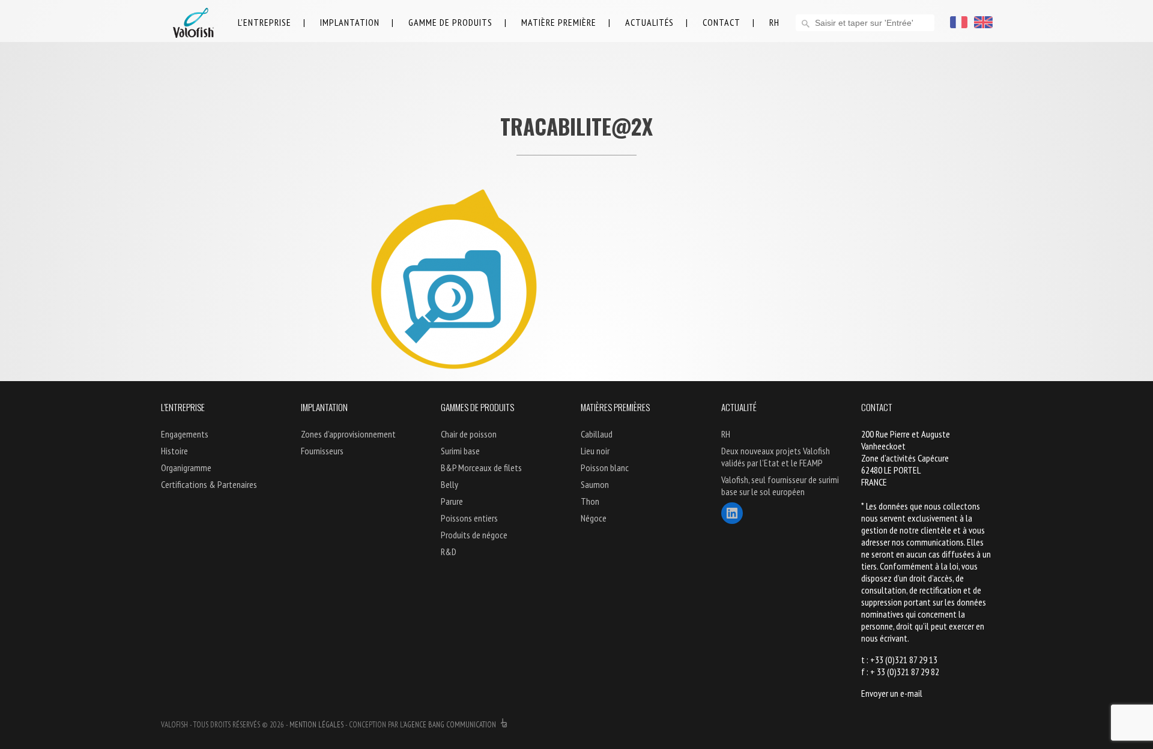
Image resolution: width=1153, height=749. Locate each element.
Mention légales (316, 725)
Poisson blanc (605, 468)
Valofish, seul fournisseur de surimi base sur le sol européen (780, 486)
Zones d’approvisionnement (348, 434)
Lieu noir (595, 451)
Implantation (350, 22)
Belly (449, 484)
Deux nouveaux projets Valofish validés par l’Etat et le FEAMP (775, 457)
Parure (452, 501)
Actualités (649, 22)
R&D (448, 552)
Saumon (595, 484)
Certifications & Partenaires (209, 484)
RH (774, 22)
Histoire (174, 451)
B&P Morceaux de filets (481, 468)
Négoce (594, 518)
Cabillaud (597, 434)
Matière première (558, 22)
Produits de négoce (474, 535)
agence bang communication (451, 725)
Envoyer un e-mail (891, 693)
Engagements (184, 434)
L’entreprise (264, 22)
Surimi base (460, 451)
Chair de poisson (469, 434)
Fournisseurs (322, 451)
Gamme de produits (450, 22)
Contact (721, 22)
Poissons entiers (469, 518)
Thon (590, 501)
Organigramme (186, 468)
